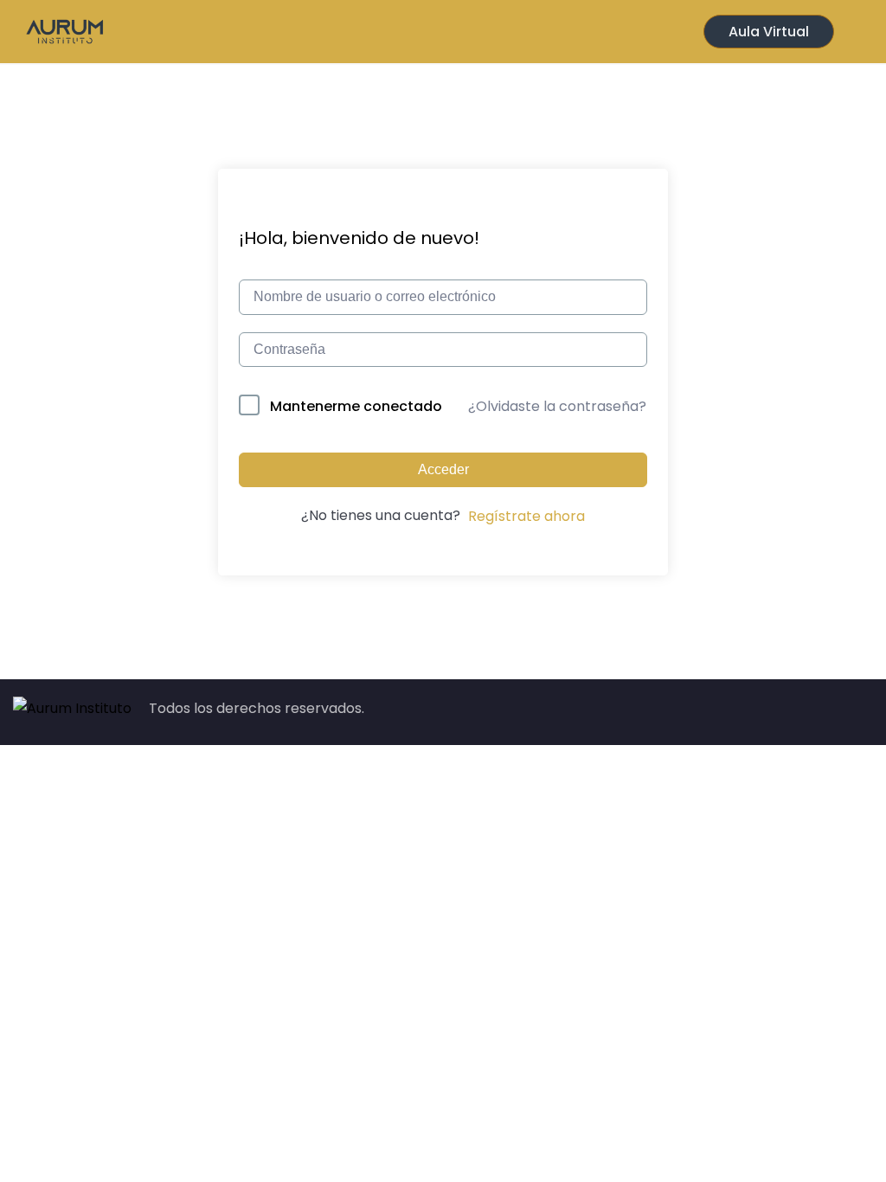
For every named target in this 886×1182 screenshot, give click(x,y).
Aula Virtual (769, 32)
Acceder (443, 469)
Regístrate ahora (526, 516)
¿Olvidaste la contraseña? (557, 406)
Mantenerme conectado (356, 406)
